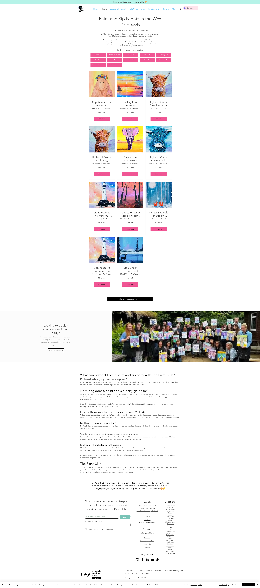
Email (87, 513)
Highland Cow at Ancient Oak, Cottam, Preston (158, 159)
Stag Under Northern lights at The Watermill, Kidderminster (130, 269)
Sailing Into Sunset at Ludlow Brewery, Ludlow (130, 103)
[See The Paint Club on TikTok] (157, 560)
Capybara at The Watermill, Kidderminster (102, 103)
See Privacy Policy (196, 585)
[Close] (257, 584)
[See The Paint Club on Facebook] (142, 560)
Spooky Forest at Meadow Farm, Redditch (130, 214)
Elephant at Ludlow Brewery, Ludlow (130, 159)
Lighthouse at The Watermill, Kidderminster (101, 214)
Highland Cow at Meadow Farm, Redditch (158, 103)
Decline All (235, 585)
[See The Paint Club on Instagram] (137, 560)
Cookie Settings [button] (224, 585)
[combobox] (108, 525)
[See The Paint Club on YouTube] (152, 560)
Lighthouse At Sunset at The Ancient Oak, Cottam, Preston (101, 269)
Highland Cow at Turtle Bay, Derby (102, 159)
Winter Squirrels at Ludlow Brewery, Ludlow (158, 214)
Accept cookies (248, 585)
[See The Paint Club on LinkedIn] (147, 560)
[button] (181, 8)
